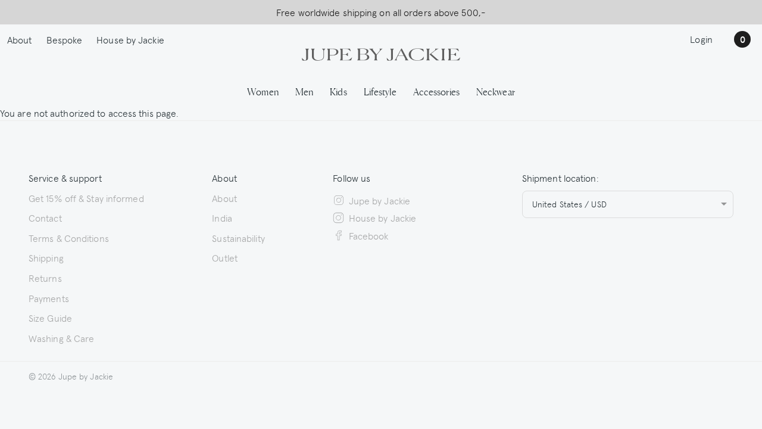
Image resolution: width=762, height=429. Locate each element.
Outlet (225, 257)
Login (701, 38)
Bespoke (64, 39)
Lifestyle (380, 91)
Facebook (369, 235)
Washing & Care (61, 337)
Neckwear (495, 91)
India (222, 217)
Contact (45, 217)
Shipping (46, 257)
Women (263, 91)
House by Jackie (130, 39)
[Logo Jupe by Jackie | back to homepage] (381, 53)
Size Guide (50, 317)
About (19, 39)
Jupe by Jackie (379, 200)
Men (304, 91)
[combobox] (627, 204)
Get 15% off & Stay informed (86, 197)
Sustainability (238, 237)
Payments (49, 297)
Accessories (436, 91)
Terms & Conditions (69, 237)
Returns (45, 277)
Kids (338, 91)
